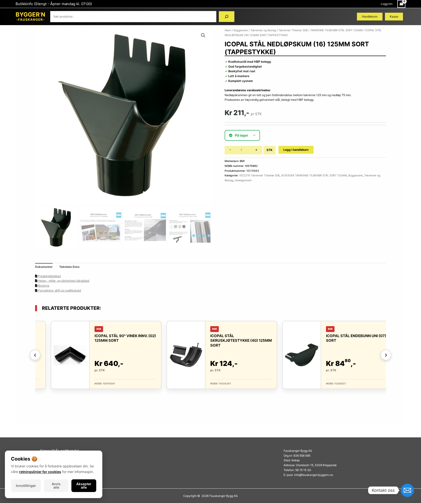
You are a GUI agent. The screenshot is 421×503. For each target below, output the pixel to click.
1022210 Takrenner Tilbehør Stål (259, 175)
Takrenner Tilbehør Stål (293, 30)
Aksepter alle (83, 485)
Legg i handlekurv (296, 149)
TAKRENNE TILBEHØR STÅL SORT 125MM (336, 30)
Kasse (394, 16)
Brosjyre (43, 285)
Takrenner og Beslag (263, 30)
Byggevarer (241, 30)
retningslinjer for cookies (40, 472)
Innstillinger (26, 485)
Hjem (228, 30)
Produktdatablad (49, 276)
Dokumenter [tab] (44, 267)
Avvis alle (56, 485)
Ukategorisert (243, 180)
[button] (203, 35)
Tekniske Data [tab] (69, 267)
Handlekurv (370, 16)
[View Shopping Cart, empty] (401, 4)
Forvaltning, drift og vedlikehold (59, 290)
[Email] (407, 490)
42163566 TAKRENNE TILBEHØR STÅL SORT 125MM (314, 175)
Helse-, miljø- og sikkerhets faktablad (63, 280)
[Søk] (226, 16)
